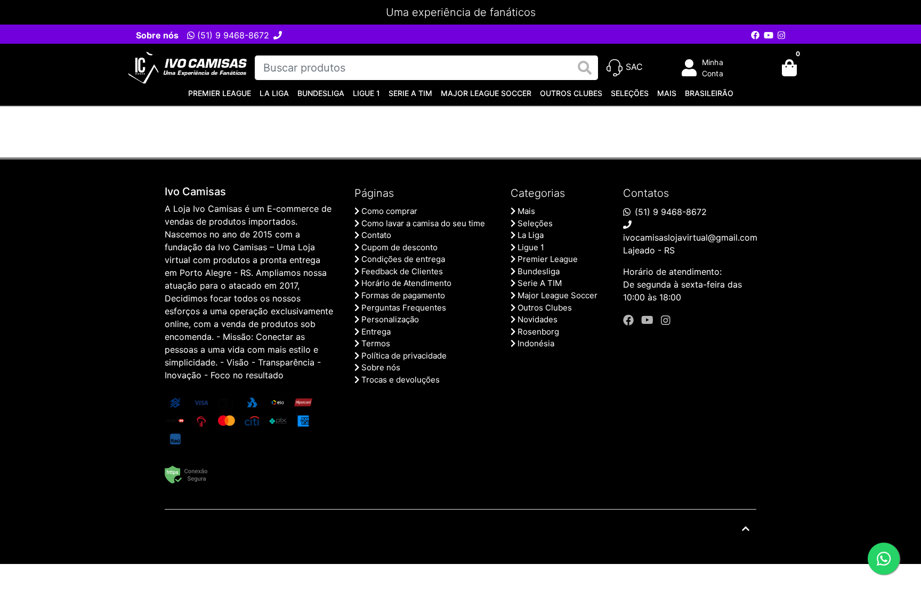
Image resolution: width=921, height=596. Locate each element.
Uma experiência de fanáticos (461, 12)
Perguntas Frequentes (403, 308)
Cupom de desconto (399, 247)
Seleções (630, 93)
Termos (375, 343)
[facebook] (630, 320)
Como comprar (389, 211)
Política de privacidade (404, 356)
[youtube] (649, 320)
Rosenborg (538, 332)
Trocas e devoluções (400, 380)
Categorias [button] (538, 193)
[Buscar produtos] (584, 68)
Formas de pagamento (403, 295)
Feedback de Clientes (402, 271)
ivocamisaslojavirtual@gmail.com (690, 237)
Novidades (538, 319)
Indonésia (536, 343)
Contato (376, 235)
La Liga (274, 93)
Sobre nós (157, 35)
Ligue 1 (366, 93)
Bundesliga (320, 93)
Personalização (390, 319)
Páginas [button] (374, 193)
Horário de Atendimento (406, 283)
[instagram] (665, 320)
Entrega (376, 332)
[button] (710, 68)
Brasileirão (709, 93)
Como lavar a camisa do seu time (423, 223)
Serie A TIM (410, 93)
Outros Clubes (571, 93)
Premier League (219, 93)
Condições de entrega (403, 259)
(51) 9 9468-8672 (232, 35)
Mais (666, 93)
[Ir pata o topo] (745, 528)
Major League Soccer (486, 93)
